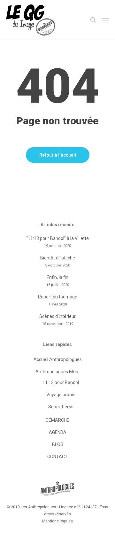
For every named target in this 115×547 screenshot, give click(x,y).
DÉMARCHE (57, 420)
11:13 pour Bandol (60, 382)
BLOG (57, 444)
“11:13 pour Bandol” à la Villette (57, 238)
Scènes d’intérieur (57, 316)
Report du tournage (57, 296)
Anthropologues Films (57, 371)
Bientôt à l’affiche (57, 257)
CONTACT (57, 456)
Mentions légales (57, 521)
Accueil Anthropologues (58, 359)
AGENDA (57, 432)
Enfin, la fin (57, 277)
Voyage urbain (60, 394)
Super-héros (60, 406)
